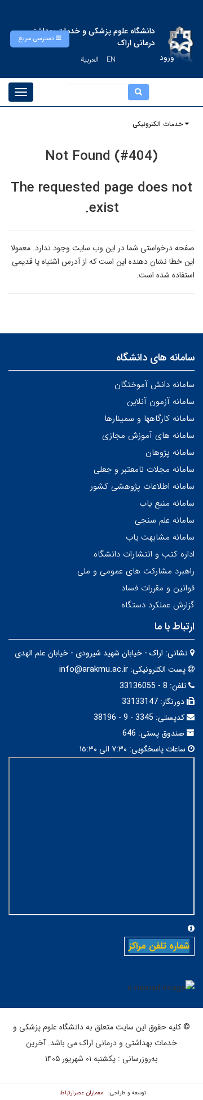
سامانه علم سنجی (165, 520)
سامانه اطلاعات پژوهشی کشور (142, 486)
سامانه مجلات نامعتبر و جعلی (144, 469)
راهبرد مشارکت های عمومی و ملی (136, 571)
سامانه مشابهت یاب (160, 537)
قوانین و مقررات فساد (158, 588)
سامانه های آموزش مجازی (148, 435)
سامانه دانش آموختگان (154, 385)
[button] (39, 39)
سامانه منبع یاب (167, 503)
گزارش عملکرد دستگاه (158, 605)
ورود (167, 57)
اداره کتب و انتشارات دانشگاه (144, 554)
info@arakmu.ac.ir (93, 669)
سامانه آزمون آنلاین (161, 401)
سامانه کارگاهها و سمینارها (149, 418)
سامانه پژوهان (170, 452)
